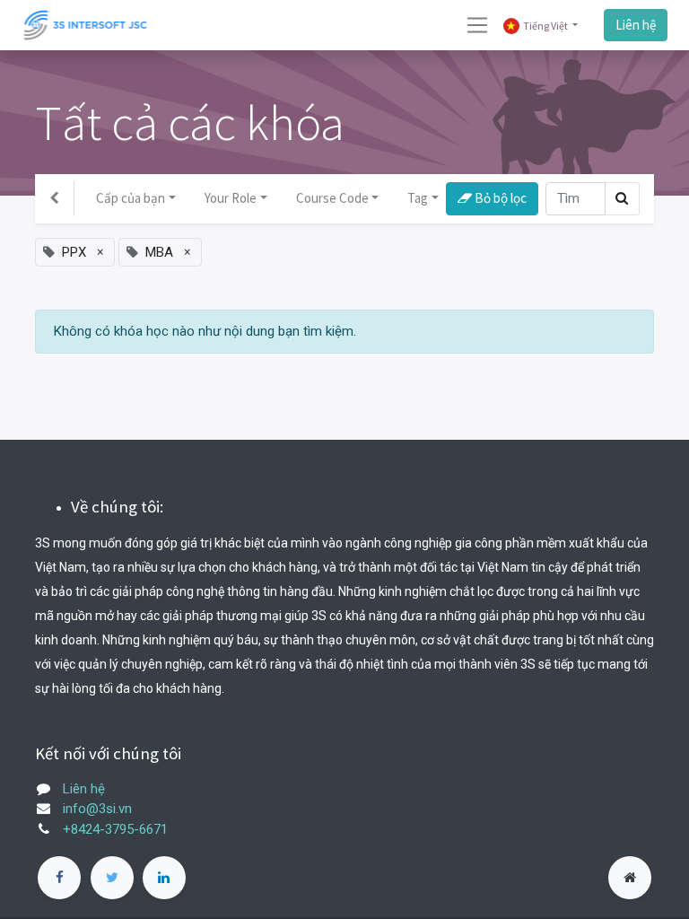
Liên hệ (635, 24)
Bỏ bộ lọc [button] (499, 197)
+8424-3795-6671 (115, 829)
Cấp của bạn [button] (130, 197)
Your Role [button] (231, 197)
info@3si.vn (97, 809)
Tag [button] (417, 197)
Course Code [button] (332, 197)
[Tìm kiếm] (622, 198)
